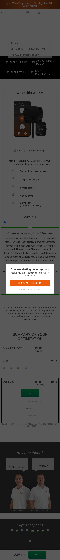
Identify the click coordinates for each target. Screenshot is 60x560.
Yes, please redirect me (30, 283)
